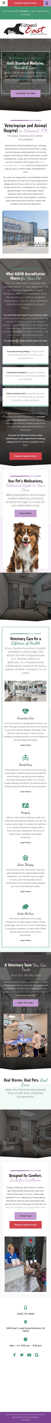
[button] (47, 3)
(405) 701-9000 (20, 442)
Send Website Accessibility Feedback (26, 1417)
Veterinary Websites (13, 1414)
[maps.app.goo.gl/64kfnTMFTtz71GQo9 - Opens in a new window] (25, 1323)
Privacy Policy (25, 1420)
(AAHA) (24, 301)
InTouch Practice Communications (33, 1414)
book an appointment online (33, 1207)
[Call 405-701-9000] (25, 1308)
